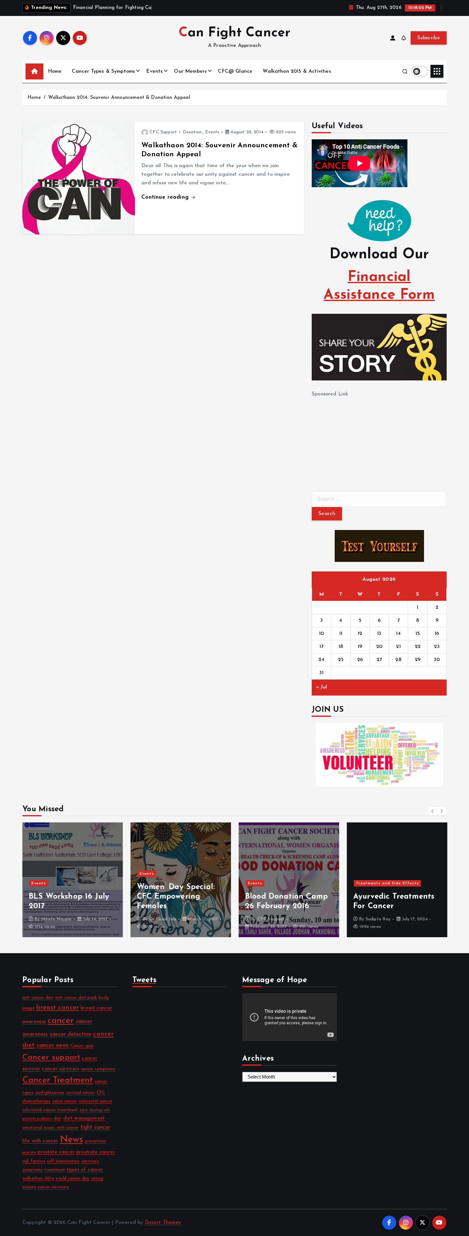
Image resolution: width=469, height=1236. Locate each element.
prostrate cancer (95, 1152)
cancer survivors (60, 1068)
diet (58, 1118)
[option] (72, 879)
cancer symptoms (98, 1069)
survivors (90, 1161)
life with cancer (40, 1141)
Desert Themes (163, 1222)
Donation (192, 132)
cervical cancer (80, 1093)
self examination (63, 1161)
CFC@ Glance (235, 71)
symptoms (32, 1170)
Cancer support (51, 1058)
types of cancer (85, 1169)
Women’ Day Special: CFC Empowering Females (176, 896)
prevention (95, 1141)
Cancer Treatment (57, 1080)
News (71, 1139)
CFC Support (163, 132)
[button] (432, 811)
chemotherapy (36, 1101)
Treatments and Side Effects (387, 883)
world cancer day (72, 1178)
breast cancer (57, 1007)
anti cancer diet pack (76, 998)
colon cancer (64, 1101)
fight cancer (95, 1127)
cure (84, 1110)
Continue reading (165, 197)
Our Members (190, 71)
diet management (84, 1118)
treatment (54, 1170)
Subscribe (428, 37)
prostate (29, 1152)
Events (154, 71)
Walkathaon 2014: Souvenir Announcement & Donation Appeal (119, 97)
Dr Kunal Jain (162, 919)
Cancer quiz (82, 1046)
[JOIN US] (379, 755)
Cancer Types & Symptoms (103, 71)
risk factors (33, 1161)
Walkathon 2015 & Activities (297, 71)
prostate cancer (56, 1152)
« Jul (321, 687)
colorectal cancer (95, 1101)
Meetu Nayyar (56, 919)
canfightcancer (49, 1093)
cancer (61, 1020)
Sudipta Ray (378, 919)
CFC (101, 1093)
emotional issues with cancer (50, 1128)
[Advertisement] (359, 438)
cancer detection (71, 1034)
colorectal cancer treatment (50, 1110)
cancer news (52, 1045)
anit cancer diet (38, 998)
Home (55, 71)
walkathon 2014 (38, 1178)
